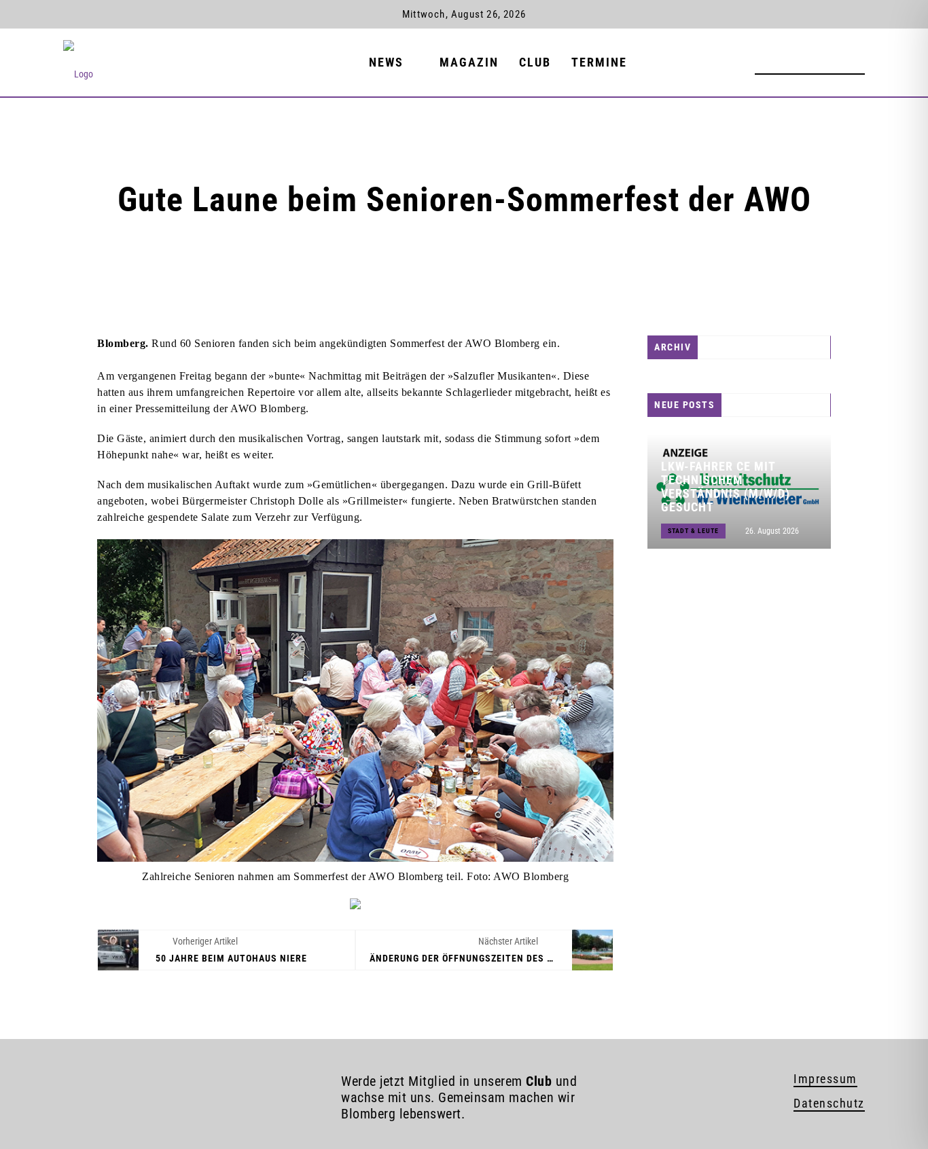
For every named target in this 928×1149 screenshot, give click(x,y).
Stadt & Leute (693, 530)
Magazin (469, 62)
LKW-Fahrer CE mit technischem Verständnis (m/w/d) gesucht (725, 487)
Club (535, 62)
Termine (599, 62)
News (386, 62)
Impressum (825, 1079)
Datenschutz (829, 1103)
